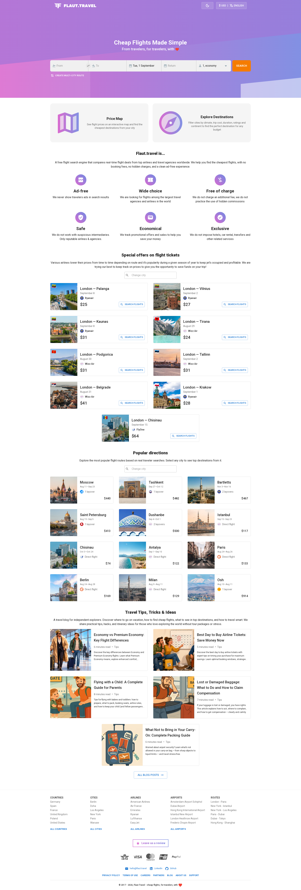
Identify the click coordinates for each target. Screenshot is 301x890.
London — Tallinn (196, 354)
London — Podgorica (96, 354)
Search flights (134, 304)
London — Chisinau (147, 420)
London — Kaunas (94, 321)
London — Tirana (196, 321)
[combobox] (70, 66)
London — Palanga (94, 289)
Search (241, 65)
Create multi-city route (69, 75)
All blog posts (148, 775)
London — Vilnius (196, 289)
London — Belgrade (95, 387)
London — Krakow (197, 387)
